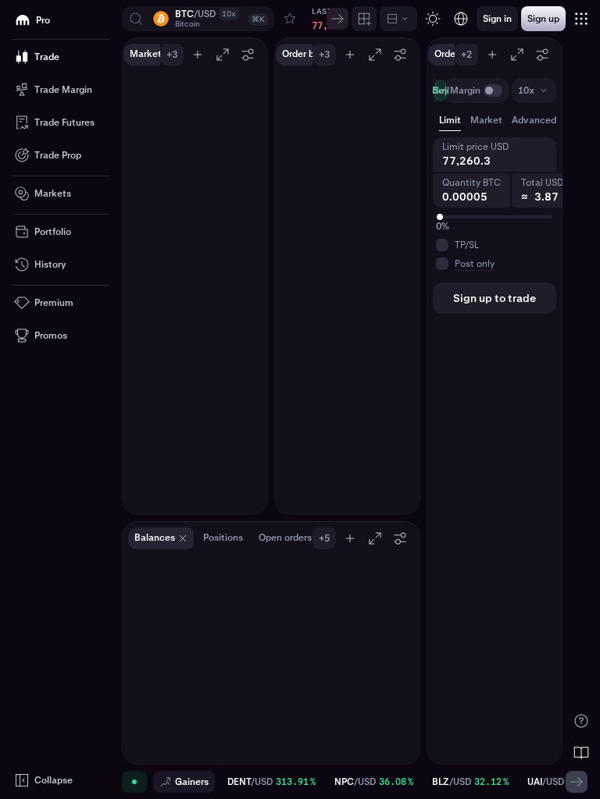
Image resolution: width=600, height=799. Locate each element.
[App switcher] (581, 18)
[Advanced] (398, 18)
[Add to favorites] (290, 18)
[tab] (542, 120)
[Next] (337, 19)
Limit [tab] (450, 120)
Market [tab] (486, 120)
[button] (198, 18)
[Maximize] (223, 55)
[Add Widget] (364, 18)
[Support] (581, 720)
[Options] (248, 55)
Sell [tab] (441, 90)
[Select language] (460, 18)
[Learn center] (581, 752)
